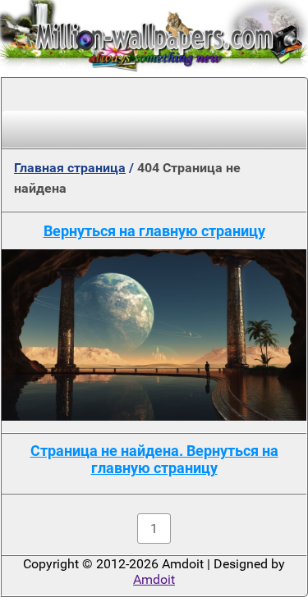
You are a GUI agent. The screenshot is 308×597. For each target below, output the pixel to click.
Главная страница (70, 167)
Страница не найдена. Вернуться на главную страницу (154, 459)
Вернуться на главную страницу (154, 230)
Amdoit (154, 579)
